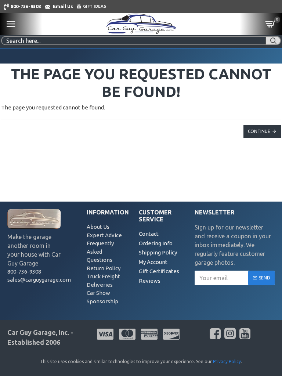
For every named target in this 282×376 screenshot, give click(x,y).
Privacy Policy (227, 361)
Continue (259, 131)
